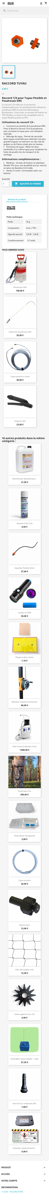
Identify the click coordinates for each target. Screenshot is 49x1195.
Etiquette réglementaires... (24, 1148)
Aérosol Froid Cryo (25, 523)
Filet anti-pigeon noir (24, 969)
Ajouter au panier (28, 183)
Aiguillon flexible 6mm (24, 568)
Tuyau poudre (24, 880)
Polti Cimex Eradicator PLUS (25, 746)
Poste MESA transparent (24, 835)
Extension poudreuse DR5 (20, 332)
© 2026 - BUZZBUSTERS (12, 1191)
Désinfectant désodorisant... (24, 478)
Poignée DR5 (20, 421)
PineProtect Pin (24, 791)
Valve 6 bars (24, 925)
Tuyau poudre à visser (20, 376)
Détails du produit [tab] (17, 199)
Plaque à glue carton (24, 657)
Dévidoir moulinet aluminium (24, 702)
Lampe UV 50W (24, 612)
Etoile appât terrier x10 (25, 1014)
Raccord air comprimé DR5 (24, 1103)
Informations (9, 1187)
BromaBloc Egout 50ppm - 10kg (24, 1059)
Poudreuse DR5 (20, 287)
